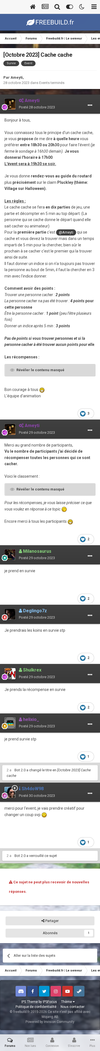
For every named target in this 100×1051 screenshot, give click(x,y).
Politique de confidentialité (36, 1007)
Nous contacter (72, 1007)
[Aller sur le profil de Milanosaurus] (10, 554)
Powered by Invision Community (50, 1022)
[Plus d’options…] (90, 105)
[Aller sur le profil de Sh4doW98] (10, 792)
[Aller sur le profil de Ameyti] (10, 104)
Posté (37, 107)
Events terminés (51, 83)
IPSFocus (50, 1002)
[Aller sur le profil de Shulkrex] (10, 673)
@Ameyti (66, 232)
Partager (51, 921)
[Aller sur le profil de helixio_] (10, 722)
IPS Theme (29, 1002)
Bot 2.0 (20, 770)
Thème (67, 1002)
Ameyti (17, 77)
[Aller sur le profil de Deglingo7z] (10, 614)
